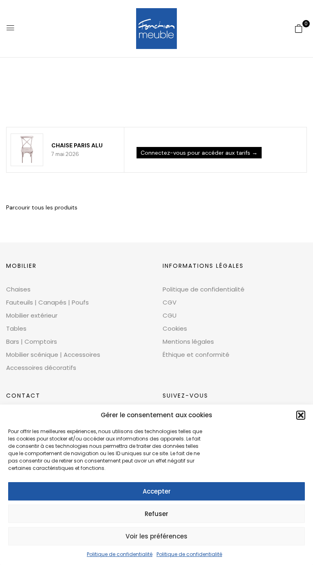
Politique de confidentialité (119, 554)
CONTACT (23, 395)
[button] (301, 415)
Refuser (156, 513)
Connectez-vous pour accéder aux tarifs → (199, 152)
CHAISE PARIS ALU (77, 145)
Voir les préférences (156, 536)
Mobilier (21, 266)
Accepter (157, 491)
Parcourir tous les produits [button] (41, 207)
